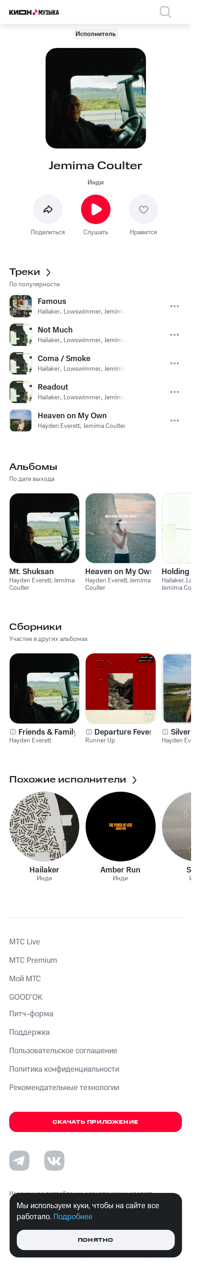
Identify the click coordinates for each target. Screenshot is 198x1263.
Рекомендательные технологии (64, 1087)
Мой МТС (25, 978)
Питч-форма (31, 1014)
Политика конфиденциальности (64, 1069)
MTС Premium (33, 960)
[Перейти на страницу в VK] (54, 1160)
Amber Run (120, 870)
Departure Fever (123, 732)
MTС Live (24, 942)
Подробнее (73, 1216)
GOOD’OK (25, 997)
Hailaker (44, 870)
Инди (95, 182)
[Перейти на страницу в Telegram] (19, 1160)
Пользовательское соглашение (63, 1050)
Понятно (95, 1240)
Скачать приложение (95, 1122)
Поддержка (29, 1032)
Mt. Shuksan (31, 571)
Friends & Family (47, 732)
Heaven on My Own (119, 571)
